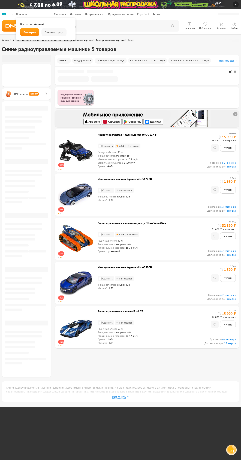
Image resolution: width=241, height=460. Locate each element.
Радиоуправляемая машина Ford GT (120, 311)
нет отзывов (125, 190)
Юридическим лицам (120, 14)
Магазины (60, 14)
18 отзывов (129, 146)
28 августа (230, 343)
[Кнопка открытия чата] (231, 451)
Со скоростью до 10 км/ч (111, 60)
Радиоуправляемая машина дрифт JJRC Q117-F (127, 134)
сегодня (231, 166)
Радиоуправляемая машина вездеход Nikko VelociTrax (132, 223)
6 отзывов (128, 234)
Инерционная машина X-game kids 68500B (125, 267)
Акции (156, 14)
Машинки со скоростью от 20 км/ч (189, 60)
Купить (228, 148)
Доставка (76, 14)
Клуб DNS (143, 14)
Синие (62, 60)
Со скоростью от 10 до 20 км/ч (147, 60)
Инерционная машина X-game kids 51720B (125, 179)
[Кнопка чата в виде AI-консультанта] (231, 450)
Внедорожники (82, 60)
